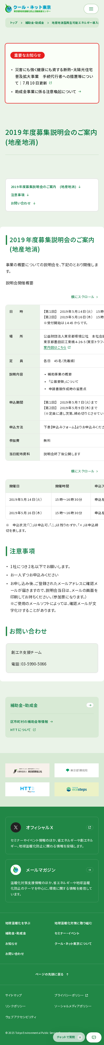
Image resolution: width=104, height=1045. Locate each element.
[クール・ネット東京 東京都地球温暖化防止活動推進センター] (28, 9)
